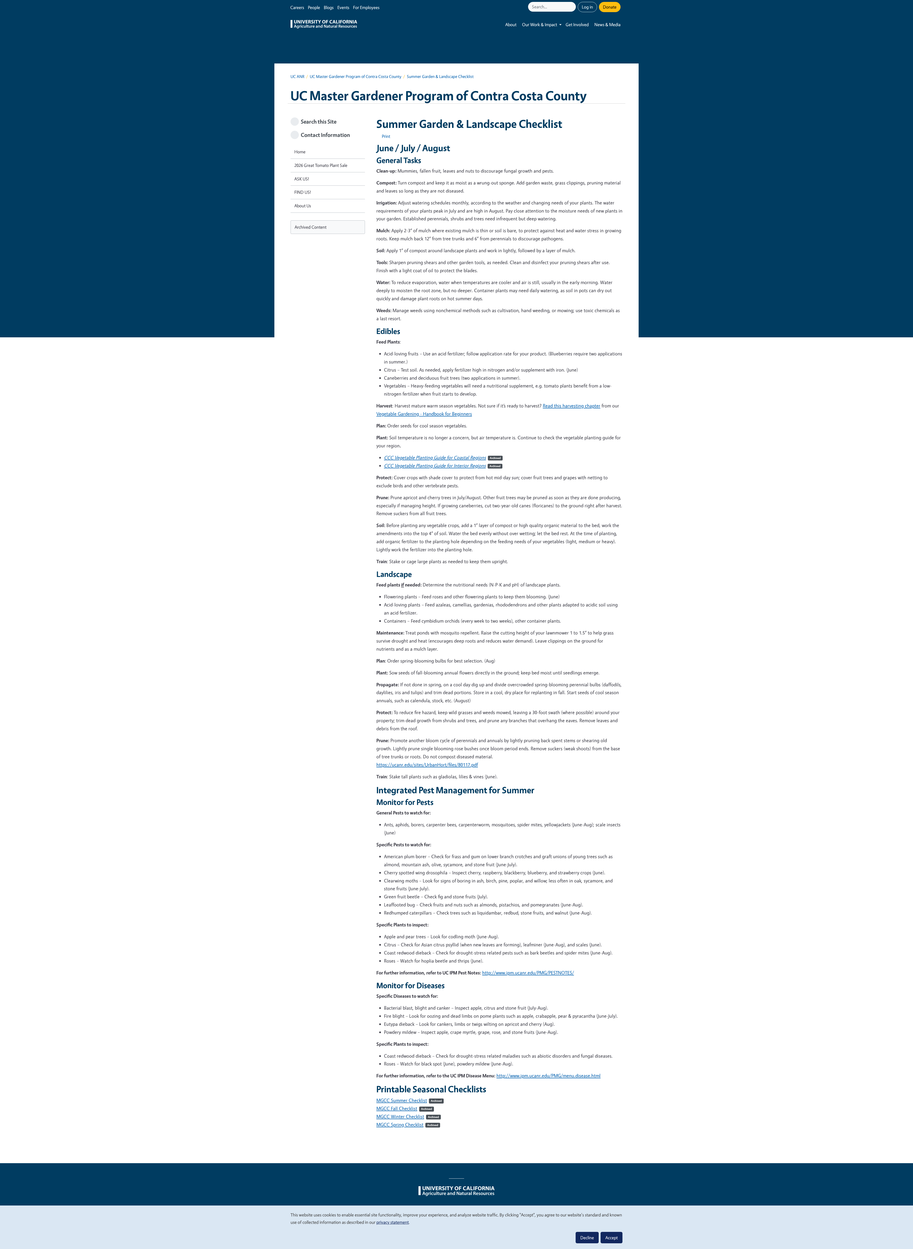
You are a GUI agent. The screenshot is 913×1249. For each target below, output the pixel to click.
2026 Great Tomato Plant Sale (320, 165)
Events (343, 7)
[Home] (324, 24)
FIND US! (302, 192)
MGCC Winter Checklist (407, 1116)
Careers (297, 7)
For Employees (366, 7)
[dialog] (456, 1227)
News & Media (607, 24)
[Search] (573, 7)
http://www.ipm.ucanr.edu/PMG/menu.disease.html (548, 1076)
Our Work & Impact (539, 24)
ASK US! (301, 179)
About (510, 24)
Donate (610, 7)
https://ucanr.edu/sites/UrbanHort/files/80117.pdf (427, 765)
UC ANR (297, 76)
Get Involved (577, 24)
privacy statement (392, 1222)
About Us (302, 205)
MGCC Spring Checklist (407, 1125)
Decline (587, 1237)
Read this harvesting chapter (571, 406)
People (314, 7)
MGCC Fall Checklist (404, 1108)
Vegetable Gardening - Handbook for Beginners (424, 414)
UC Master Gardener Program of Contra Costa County (355, 76)
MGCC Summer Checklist (409, 1100)
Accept (611, 1237)
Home (300, 152)
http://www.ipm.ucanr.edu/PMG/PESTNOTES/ (528, 973)
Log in (587, 7)
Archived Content (310, 227)
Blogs (329, 7)
